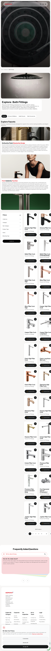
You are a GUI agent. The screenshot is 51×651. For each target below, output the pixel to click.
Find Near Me (34, 623)
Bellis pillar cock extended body (45, 254)
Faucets (4, 116)
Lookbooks (24, 617)
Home (2, 69)
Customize (25, 638)
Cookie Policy (42, 619)
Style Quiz (24, 619)
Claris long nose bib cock (45, 359)
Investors (16, 624)
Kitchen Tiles (8, 622)
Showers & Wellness (12, 116)
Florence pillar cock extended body (29, 490)
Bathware (6, 69)
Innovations (16, 619)
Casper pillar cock (30, 332)
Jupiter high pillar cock (30, 517)
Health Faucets (22, 116)
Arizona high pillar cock (30, 228)
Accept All (25, 646)
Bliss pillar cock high (30, 307)
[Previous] (23, 580)
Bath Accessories (31, 116)
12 (46, 533)
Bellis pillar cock (30, 254)
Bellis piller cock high (30, 280)
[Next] (27, 580)
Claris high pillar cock (30, 359)
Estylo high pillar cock (45, 437)
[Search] (40, 4)
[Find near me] (43, 4)
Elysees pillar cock (31, 437)
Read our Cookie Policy (37, 634)
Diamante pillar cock (29, 411)
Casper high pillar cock (45, 307)
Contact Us (33, 617)
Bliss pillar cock (45, 280)
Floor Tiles (8, 617)
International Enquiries (33, 620)
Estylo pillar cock (30, 463)
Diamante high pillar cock (44, 385)
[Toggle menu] (45, 4)
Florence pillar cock (44, 463)
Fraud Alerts (42, 621)
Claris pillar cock (30, 384)
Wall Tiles (8, 619)
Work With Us (17, 621)
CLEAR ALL (11, 241)
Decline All (25, 642)
